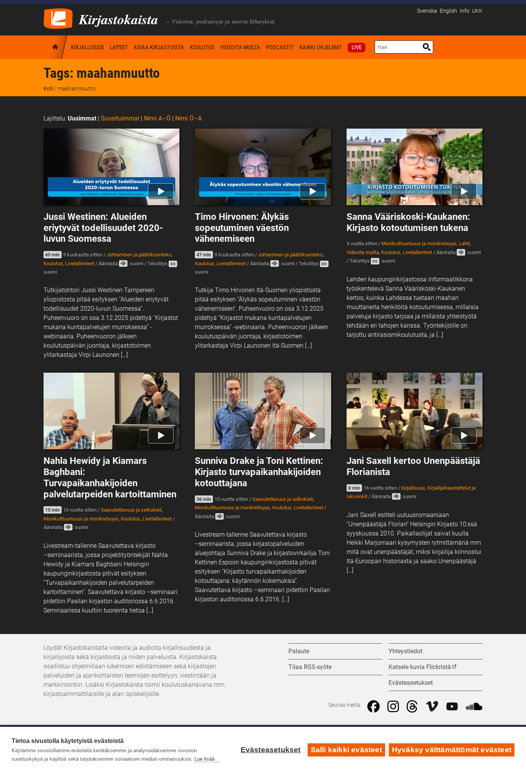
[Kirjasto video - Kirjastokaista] (58, 18)
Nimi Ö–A (188, 118)
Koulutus (202, 47)
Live (357, 47)
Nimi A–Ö (157, 118)
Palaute (298, 651)
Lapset (119, 47)
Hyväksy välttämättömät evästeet (451, 750)
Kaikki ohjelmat (321, 47)
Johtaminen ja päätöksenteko (139, 255)
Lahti (464, 243)
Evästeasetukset (271, 750)
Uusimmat (82, 118)
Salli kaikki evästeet (346, 750)
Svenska (427, 11)
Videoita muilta (240, 47)
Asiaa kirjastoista (159, 47)
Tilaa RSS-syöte (310, 667)
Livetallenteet (79, 263)
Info (464, 11)
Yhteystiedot (405, 651)
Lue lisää (204, 759)
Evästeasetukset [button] (411, 682)
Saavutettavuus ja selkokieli (131, 510)
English (448, 11)
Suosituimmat (120, 118)
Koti (56, 47)
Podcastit (280, 47)
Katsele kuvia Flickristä (420, 667)
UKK (477, 11)
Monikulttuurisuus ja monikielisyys (419, 243)
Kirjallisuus (87, 47)
